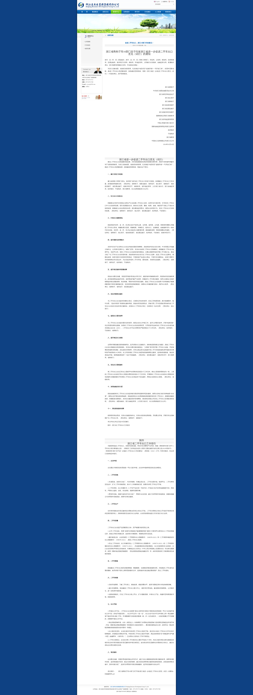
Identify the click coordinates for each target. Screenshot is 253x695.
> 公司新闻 (87, 41)
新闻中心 (165, 35)
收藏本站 (165, 1)
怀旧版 (172, 1)
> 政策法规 (87, 48)
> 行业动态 (87, 45)
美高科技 (134, 691)
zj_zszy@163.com (91, 84)
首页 (161, 35)
